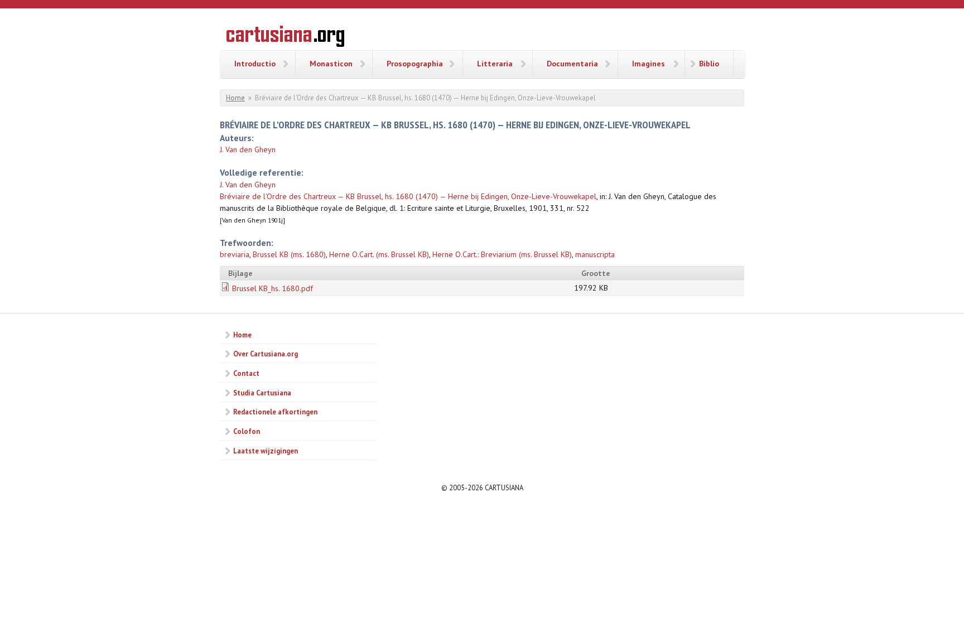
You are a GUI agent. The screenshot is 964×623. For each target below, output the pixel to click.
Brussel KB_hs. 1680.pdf (272, 288)
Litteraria (495, 64)
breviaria (234, 254)
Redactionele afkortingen (275, 411)
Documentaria (572, 64)
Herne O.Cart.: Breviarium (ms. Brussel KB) (502, 254)
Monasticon (331, 64)
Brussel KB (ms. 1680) (289, 254)
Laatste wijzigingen (265, 450)
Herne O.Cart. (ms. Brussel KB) (379, 254)
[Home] (285, 38)
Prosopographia (415, 64)
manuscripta (595, 254)
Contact (246, 373)
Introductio (255, 64)
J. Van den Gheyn (248, 149)
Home (235, 98)
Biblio (709, 64)
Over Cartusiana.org (265, 353)
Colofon (246, 431)
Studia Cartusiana (262, 392)
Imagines (648, 64)
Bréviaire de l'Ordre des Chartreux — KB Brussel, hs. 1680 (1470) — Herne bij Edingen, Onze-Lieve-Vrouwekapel (408, 196)
